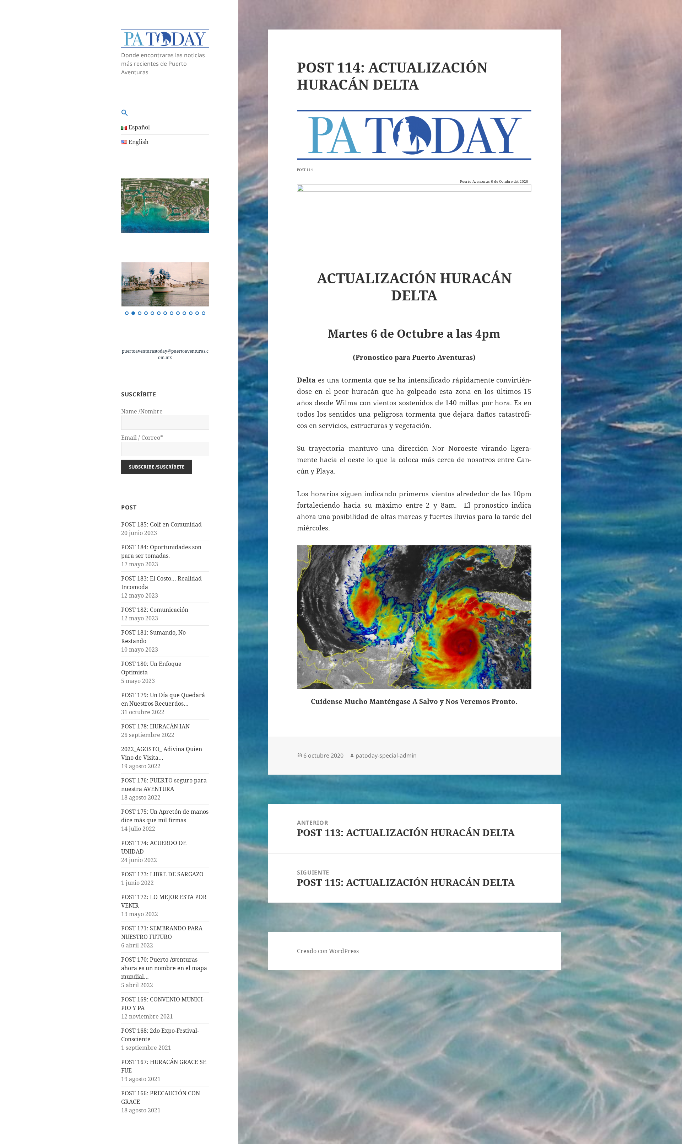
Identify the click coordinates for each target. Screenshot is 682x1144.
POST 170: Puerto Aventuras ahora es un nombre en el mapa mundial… (164, 968)
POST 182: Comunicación (154, 610)
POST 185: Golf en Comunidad (161, 524)
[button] (165, 113)
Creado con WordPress (328, 951)
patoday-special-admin (386, 755)
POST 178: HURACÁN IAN (155, 726)
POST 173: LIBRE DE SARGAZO (162, 874)
